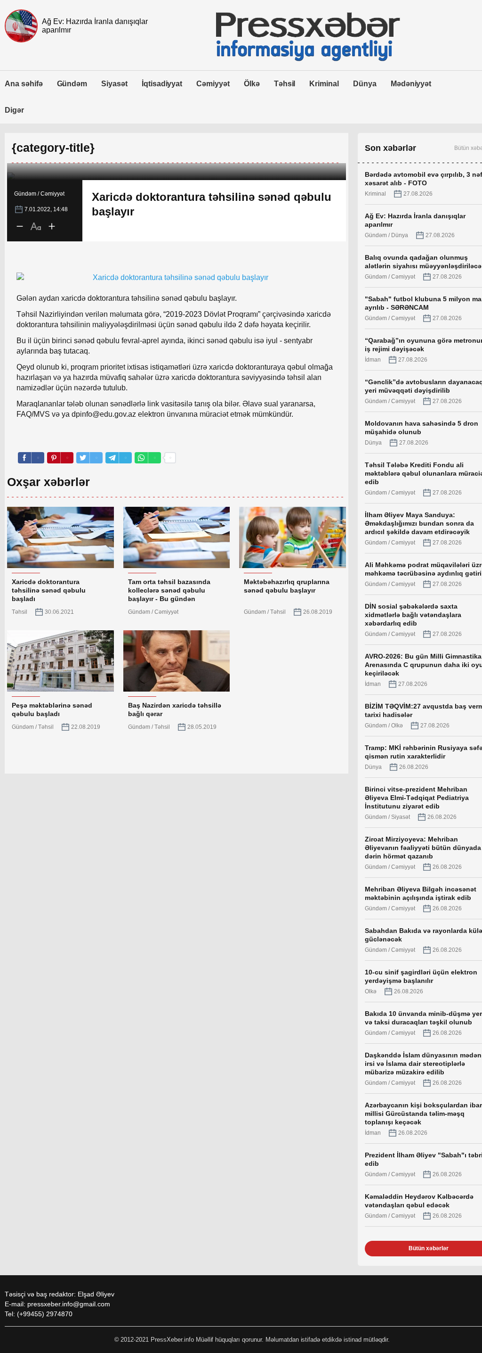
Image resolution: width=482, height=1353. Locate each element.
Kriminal (324, 84)
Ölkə (252, 84)
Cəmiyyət (213, 84)
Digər (14, 110)
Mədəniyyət (411, 84)
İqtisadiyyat (162, 84)
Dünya (365, 84)
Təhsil (285, 84)
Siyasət (114, 84)
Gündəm (72, 84)
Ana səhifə (24, 84)
